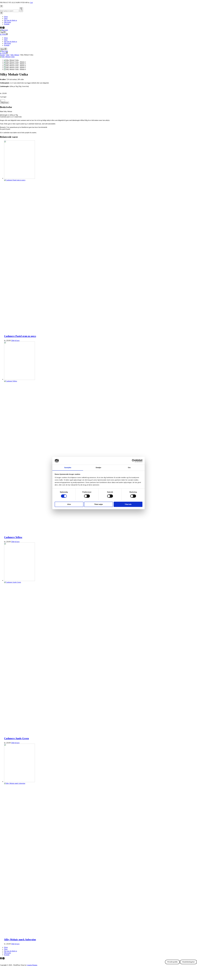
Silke (7, 55)
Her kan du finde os (10, 41)
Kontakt (6, 45)
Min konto (7, 43)
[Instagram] (3, 28)
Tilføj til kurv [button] (15, 340)
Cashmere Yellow (13, 537)
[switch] (87, 496)
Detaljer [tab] (98, 467)
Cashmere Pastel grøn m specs (20, 336)
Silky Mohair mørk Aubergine (20, 939)
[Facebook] (1, 28)
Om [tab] (129, 467)
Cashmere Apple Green (16, 738)
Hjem (6, 38)
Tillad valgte (98, 504)
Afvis (69, 504)
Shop (5, 40)
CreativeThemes (32, 965)
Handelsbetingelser (188, 962)
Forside (2, 55)
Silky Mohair (15, 55)
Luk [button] (31, 2)
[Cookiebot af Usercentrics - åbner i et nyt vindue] (133, 460)
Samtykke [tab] (67, 467)
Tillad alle (128, 504)
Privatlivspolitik (172, 962)
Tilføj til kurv (4, 102)
